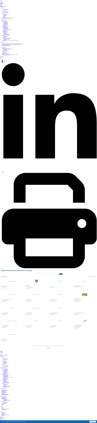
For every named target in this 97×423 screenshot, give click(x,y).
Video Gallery (3, 414)
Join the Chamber (4, 397)
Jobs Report (4, 39)
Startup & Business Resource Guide (7, 29)
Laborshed (14, 44)
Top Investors (3, 53)
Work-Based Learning (6, 36)
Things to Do (5, 17)
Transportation (5, 371)
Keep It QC (4, 377)
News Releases (40, 345)
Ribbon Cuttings (5, 50)
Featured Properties (5, 23)
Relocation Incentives (5, 12)
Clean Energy (5, 25)
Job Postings (54, 345)
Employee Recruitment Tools (6, 38)
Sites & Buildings (5, 22)
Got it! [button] (93, 421)
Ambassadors (5, 52)
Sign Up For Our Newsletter (3, 355)
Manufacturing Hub (5, 27)
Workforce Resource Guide (6, 386)
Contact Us (57, 345)
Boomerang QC (5, 14)
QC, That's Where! (5, 30)
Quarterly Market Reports (19, 44)
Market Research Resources (5, 44)
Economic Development (5, 21)
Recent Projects (19, 43)
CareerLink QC (5, 384)
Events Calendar (44, 345)
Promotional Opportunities (6, 49)
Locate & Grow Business (3, 367)
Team (2, 407)
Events (1, 4)
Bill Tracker (4, 380)
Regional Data (2, 42)
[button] (1, 277)
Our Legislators (5, 33)
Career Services (5, 10)
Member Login (7, 53)
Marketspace (50, 345)
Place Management (5, 373)
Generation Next (5, 51)
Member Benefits (10, 48)
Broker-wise (27, 285)
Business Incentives (5, 24)
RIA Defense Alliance (6, 375)
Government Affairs (4, 31)
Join (2, 48)
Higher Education (11, 44)
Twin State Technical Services (78, 325)
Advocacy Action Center (6, 34)
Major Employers (15, 43)
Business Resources (4, 26)
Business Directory (35, 345)
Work (2, 8)
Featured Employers (5, 9)
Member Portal (5, 399)
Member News (3, 412)
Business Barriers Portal (6, 382)
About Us (1, 5)
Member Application (5, 48)
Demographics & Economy (9, 43)
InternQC (4, 37)
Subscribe (3, 415)
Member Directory (2, 3)
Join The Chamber (62, 345)
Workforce (3, 35)
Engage (3, 401)
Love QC (4, 13)
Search (1, 0)
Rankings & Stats (4, 43)
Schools (4, 16)
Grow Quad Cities (4, 409)
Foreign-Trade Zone (5, 28)
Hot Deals (48, 345)
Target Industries (5, 369)
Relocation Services (5, 11)
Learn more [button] (24, 421)
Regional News (4, 413)
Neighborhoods (5, 362)
